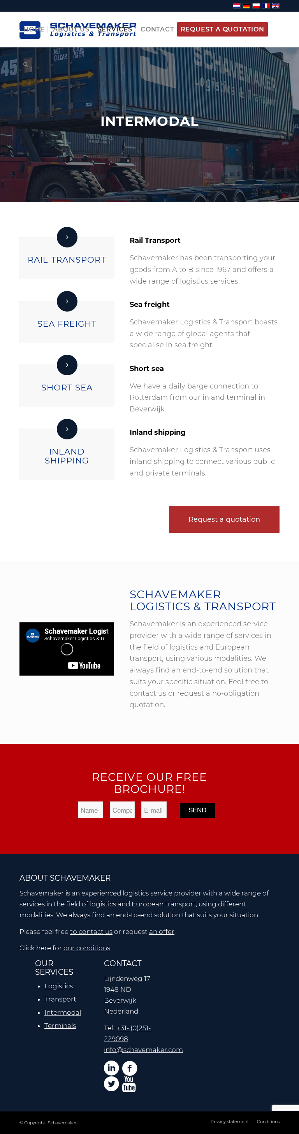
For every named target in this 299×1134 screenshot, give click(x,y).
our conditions (86, 948)
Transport (60, 999)
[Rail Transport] (67, 237)
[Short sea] (67, 365)
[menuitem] (34, 29)
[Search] (26, 64)
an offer (161, 931)
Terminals (60, 1025)
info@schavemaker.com (143, 1050)
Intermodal (62, 1012)
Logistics (58, 986)
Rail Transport (67, 259)
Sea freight (67, 324)
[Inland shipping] (67, 429)
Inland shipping (67, 455)
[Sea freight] (67, 301)
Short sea (67, 387)
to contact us (91, 931)
